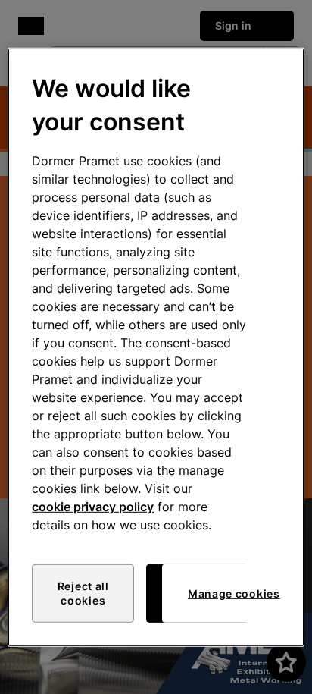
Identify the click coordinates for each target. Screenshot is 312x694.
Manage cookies (234, 593)
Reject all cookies (83, 593)
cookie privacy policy (93, 506)
